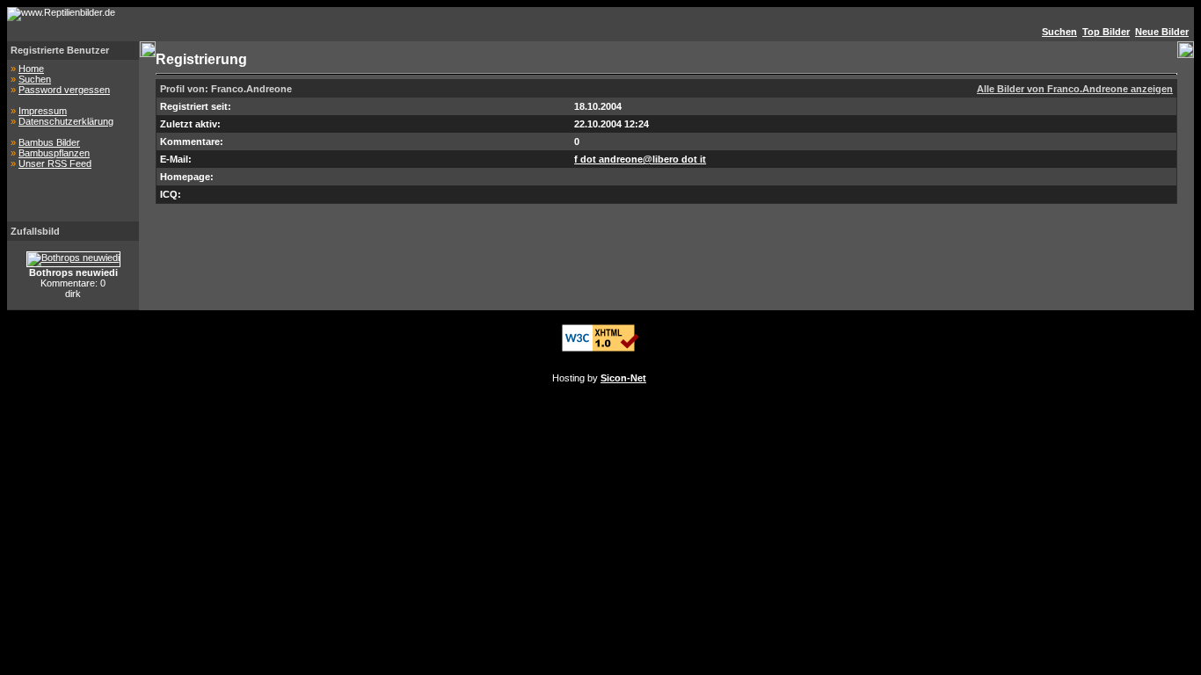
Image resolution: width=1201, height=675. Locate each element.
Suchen (34, 79)
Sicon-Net (623, 378)
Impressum (42, 110)
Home (31, 68)
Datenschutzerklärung (65, 121)
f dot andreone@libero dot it (640, 159)
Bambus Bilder (49, 142)
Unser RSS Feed (54, 163)
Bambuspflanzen (54, 153)
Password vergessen (64, 89)
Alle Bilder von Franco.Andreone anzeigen (1075, 88)
